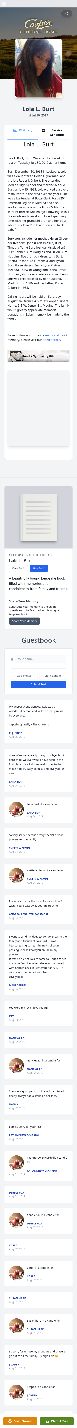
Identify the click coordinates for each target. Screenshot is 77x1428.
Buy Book (39, 568)
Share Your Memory (24, 621)
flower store (51, 340)
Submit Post (38, 684)
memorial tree (55, 335)
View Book (18, 568)
